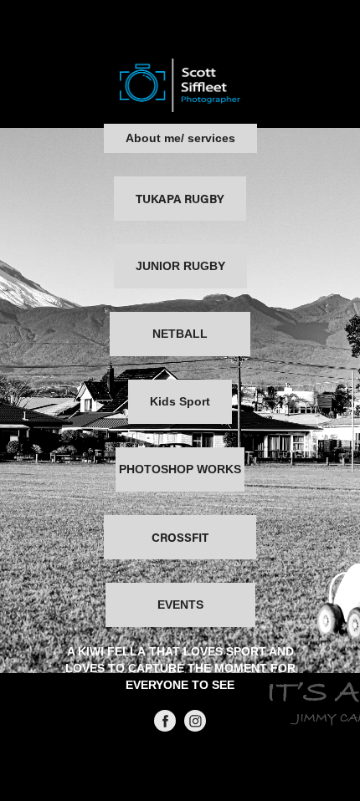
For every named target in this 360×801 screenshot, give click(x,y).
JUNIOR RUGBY (180, 266)
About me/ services (180, 138)
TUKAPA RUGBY (180, 199)
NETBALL (180, 333)
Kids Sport (180, 401)
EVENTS (180, 604)
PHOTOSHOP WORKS (180, 469)
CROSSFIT (180, 537)
